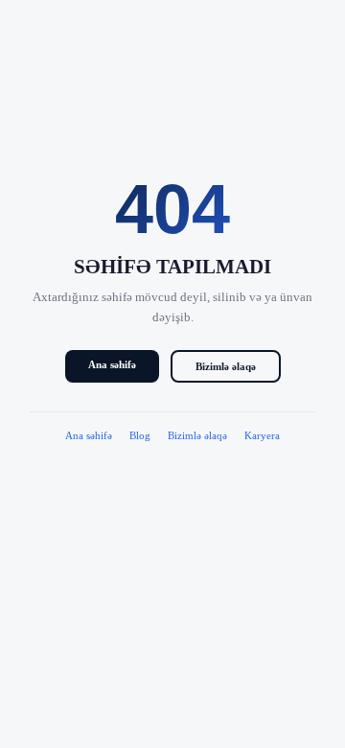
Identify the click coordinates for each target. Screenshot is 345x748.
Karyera (262, 435)
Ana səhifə (112, 364)
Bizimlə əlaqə (226, 366)
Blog (139, 435)
